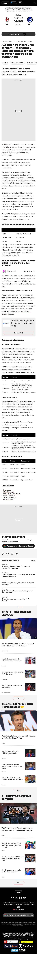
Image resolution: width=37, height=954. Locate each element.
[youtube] (24, 898)
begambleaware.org (23, 939)
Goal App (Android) (8, 904)
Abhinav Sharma (7, 41)
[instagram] (20, 898)
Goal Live (26, 904)
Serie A (18, 15)
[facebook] (12, 898)
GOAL (4, 932)
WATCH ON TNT (14, 34)
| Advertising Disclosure (13, 11)
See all (33, 560)
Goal (10, 922)
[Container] (7, 22)
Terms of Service (14, 902)
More (18, 698)
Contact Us (6, 902)
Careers (32, 902)
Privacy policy (24, 902)
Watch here (28, 271)
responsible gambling (17, 932)
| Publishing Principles (24, 11)
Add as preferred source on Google (20, 546)
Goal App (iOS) (18, 904)
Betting (32, 904)
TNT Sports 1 (11, 271)
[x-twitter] (16, 898)
